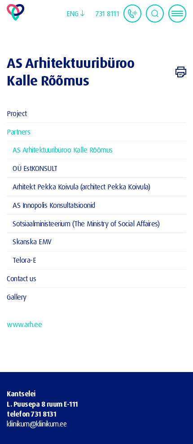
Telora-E (24, 260)
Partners (18, 131)
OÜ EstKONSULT (35, 168)
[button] (75, 13)
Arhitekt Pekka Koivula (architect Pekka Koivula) (81, 186)
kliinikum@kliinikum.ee (36, 423)
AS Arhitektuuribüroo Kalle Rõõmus (63, 149)
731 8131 (43, 413)
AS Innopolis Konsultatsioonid (54, 205)
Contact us (21, 278)
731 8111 (107, 13)
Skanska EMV (32, 241)
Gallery (16, 296)
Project (17, 113)
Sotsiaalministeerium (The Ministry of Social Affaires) (86, 223)
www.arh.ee (24, 324)
